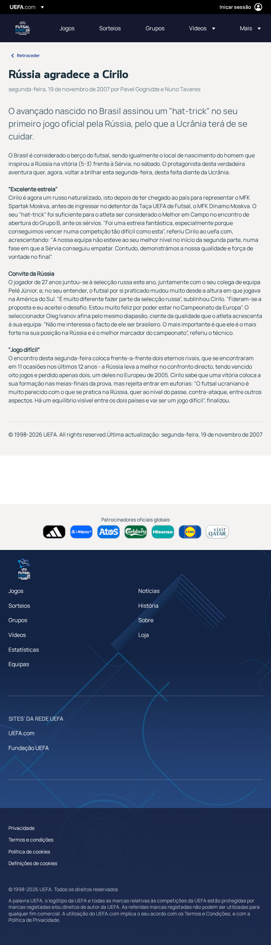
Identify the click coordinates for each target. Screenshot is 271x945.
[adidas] (54, 532)
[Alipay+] (81, 532)
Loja (143, 635)
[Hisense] (162, 532)
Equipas (18, 664)
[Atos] (108, 532)
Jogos (15, 591)
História (148, 605)
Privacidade (21, 828)
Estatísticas (23, 649)
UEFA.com (21, 733)
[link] (67, 28)
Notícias (148, 591)
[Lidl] (190, 532)
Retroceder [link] (28, 55)
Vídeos (17, 635)
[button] (202, 28)
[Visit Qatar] (217, 532)
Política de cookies (29, 851)
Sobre (145, 620)
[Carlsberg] (135, 532)
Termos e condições (30, 839)
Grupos (17, 620)
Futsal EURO (23, 28)
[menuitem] (70, 28)
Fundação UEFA (28, 748)
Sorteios (19, 605)
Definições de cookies (32, 863)
